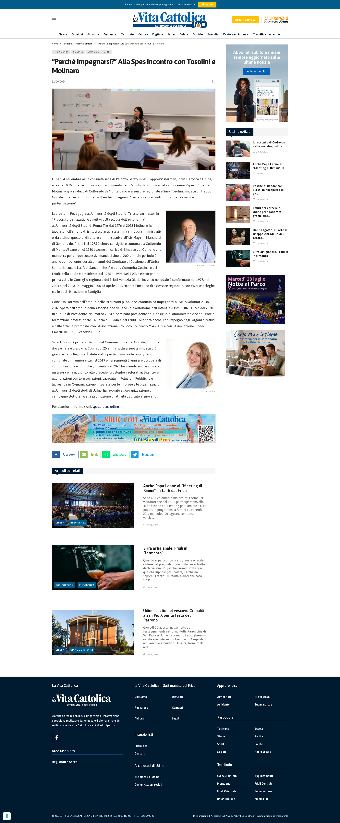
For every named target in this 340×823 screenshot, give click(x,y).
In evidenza (61, 52)
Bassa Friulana (226, 799)
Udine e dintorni (99, 52)
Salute (259, 744)
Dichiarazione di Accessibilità (208, 816)
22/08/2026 (262, 152)
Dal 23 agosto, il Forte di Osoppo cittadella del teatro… (270, 234)
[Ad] (133, 428)
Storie (221, 736)
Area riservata (245, 19)
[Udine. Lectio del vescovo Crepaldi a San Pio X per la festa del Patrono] (93, 632)
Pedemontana (263, 791)
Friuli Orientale (226, 791)
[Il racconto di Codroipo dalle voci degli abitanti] (238, 149)
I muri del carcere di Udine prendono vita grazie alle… (267, 211)
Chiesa (60, 522)
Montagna (223, 783)
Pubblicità (141, 745)
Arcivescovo (262, 696)
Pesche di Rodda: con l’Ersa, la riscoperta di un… (268, 189)
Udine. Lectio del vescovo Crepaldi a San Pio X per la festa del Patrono (173, 615)
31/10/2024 (58, 81)
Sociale (78, 52)
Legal (175, 718)
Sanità (259, 736)
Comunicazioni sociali (148, 784)
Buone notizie (263, 704)
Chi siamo (141, 696)
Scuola (259, 728)
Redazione (141, 707)
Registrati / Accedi (65, 762)
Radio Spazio (263, 751)
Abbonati (207, 4)
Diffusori (177, 696)
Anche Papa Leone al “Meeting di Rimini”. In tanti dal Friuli (172, 488)
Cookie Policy (248, 816)
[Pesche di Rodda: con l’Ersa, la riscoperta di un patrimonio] (238, 192)
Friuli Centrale (264, 783)
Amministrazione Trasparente (272, 816)
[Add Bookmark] (213, 82)
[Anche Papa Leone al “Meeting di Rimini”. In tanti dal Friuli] (93, 505)
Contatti (177, 707)
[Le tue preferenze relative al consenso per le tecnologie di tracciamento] (7, 816)
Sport (220, 744)
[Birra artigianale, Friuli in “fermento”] (93, 567)
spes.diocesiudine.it (107, 407)
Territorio (223, 728)
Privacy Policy (232, 816)
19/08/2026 (152, 587)
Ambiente (223, 704)
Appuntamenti (264, 776)
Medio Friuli (262, 799)
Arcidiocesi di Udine (147, 777)
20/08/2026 (152, 525)
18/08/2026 (152, 654)
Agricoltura (64, 585)
